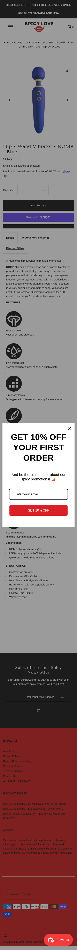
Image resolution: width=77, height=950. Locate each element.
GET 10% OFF (38, 510)
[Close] (70, 428)
